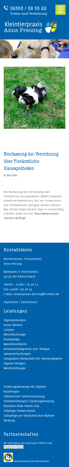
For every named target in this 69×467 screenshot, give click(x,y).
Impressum (11, 302)
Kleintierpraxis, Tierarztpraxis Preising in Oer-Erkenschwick (34, 26)
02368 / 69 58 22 (28, 8)
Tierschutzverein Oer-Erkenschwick (31, 461)
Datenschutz (29, 302)
